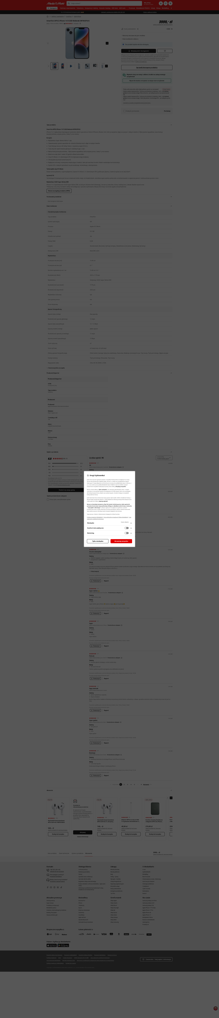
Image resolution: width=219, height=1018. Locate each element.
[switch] (127, 528)
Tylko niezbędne (97, 541)
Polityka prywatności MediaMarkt (95, 517)
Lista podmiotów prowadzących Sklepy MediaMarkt (116, 517)
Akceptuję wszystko (121, 541)
